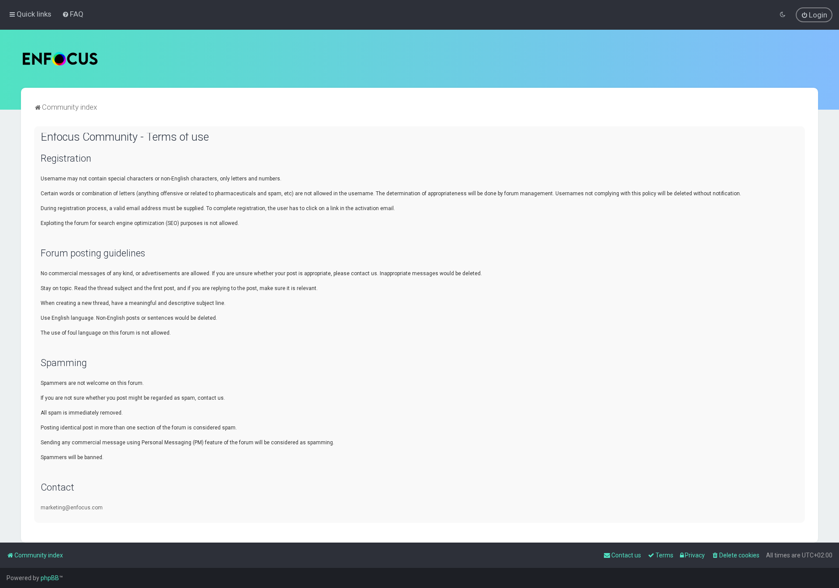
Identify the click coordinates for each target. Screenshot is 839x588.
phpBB (50, 577)
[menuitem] (73, 14)
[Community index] (60, 59)
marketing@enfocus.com (72, 508)
